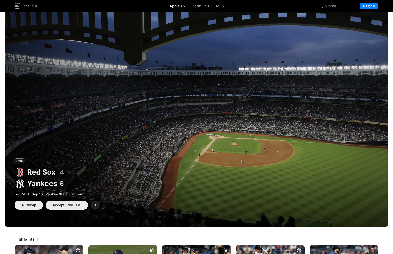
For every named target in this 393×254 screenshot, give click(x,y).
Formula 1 (201, 6)
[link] (27, 239)
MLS (220, 6)
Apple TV (177, 6)
